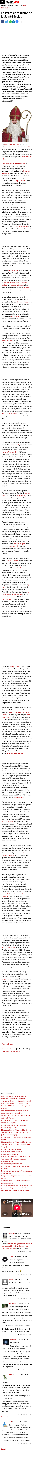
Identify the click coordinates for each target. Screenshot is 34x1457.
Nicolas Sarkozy (19, 797)
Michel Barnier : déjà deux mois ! (12, 1152)
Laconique (12, 1233)
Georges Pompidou (20, 181)
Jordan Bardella (14, 546)
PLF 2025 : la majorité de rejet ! (11, 1149)
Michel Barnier (7, 340)
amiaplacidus (13, 1339)
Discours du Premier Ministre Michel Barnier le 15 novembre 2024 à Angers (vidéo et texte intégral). (16, 1144)
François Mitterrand (8, 947)
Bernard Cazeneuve (14, 712)
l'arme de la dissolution (20, 226)
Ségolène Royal (22, 495)
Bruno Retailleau (18, 568)
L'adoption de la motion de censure (14, 164)
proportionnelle (7, 979)
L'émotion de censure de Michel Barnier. (14, 1111)
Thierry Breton (14, 666)
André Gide (15, 316)
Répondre (20, 1251)
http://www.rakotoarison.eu (11, 1051)
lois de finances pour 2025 (11, 413)
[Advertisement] (17, 38)
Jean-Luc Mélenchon (17, 285)
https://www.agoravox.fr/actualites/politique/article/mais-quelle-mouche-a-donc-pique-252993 (17, 1246)
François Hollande (8, 821)
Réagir (3, 1449)
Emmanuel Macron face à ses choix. (13, 1099)
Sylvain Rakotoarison (9, 1049)
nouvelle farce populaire (10, 452)
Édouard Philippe (19, 544)
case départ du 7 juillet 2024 (20, 147)
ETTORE (11, 1375)
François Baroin (7, 599)
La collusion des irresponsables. (11, 1113)
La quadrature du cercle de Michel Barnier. (15, 1190)
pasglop (11, 1279)
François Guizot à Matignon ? (10, 1154)
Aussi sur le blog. (7, 1044)
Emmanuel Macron (23, 302)
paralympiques (17, 594)
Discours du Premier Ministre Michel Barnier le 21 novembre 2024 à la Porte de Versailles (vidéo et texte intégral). (16, 1132)
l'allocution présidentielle (14, 753)
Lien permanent (27, 1251)
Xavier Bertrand (13, 561)
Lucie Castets (15, 445)
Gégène (11, 1256)
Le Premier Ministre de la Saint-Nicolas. (14, 1096)
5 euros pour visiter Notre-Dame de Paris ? (15, 1156)
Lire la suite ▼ (6, 1417)
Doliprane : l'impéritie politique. (11, 1164)
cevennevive (12, 1303)
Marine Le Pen (13, 270)
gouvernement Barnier (11, 144)
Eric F (10, 1422)
